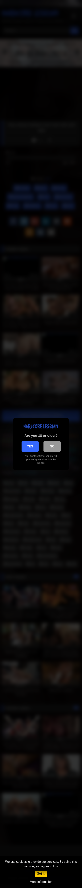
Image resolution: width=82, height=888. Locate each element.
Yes (30, 446)
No (52, 446)
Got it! (41, 873)
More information (41, 881)
